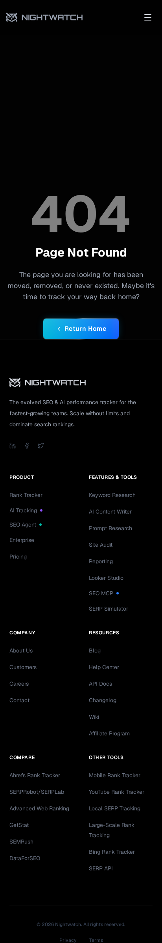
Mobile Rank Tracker (114, 775)
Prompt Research (110, 528)
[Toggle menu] (148, 17)
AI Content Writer (110, 511)
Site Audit (100, 544)
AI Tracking (23, 510)
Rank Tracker (25, 495)
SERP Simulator (108, 608)
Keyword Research (112, 495)
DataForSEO (24, 858)
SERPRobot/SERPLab (36, 791)
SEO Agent (22, 524)
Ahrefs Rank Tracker (34, 775)
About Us (21, 650)
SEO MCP (101, 593)
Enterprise (21, 540)
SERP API (101, 868)
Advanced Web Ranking (39, 808)
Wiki (94, 716)
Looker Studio (106, 577)
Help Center (104, 667)
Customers (23, 667)
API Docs (100, 683)
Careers (19, 683)
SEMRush (21, 841)
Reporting (101, 561)
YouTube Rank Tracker (116, 791)
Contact (19, 700)
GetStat (19, 825)
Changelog (102, 700)
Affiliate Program (109, 733)
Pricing (18, 556)
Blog (95, 650)
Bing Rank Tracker (112, 851)
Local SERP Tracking (114, 808)
